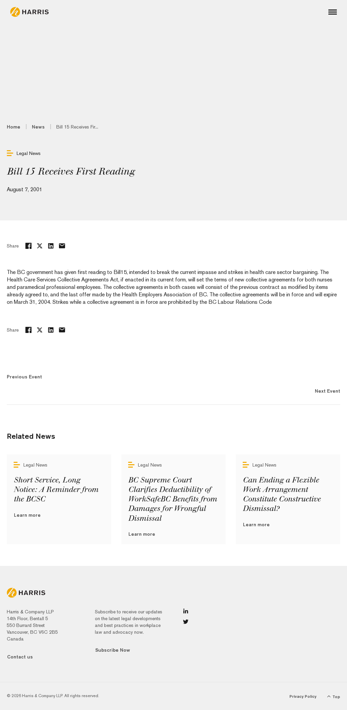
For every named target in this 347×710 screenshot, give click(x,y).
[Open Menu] (332, 12)
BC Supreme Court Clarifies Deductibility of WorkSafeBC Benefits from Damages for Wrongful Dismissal (172, 499)
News (38, 127)
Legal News (29, 153)
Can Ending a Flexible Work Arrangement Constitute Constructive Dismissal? (282, 494)
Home (13, 127)
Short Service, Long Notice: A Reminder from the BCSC (56, 490)
